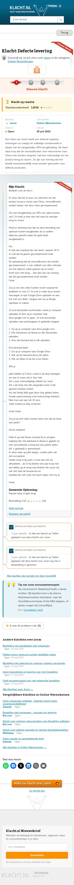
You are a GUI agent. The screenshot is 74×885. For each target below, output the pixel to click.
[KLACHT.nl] (29, 10)
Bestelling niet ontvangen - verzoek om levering (30, 712)
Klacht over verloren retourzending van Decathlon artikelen (36, 721)
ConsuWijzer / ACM (33, 610)
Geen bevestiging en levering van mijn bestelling (30, 671)
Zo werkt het (37, 790)
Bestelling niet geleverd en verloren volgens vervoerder (34, 663)
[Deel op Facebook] (13, 766)
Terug (64, 32)
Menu (55, 6)
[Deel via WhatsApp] (6, 766)
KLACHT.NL (16, 875)
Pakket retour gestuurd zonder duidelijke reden (29, 654)
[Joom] (37, 69)
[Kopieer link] (36, 766)
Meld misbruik (16, 508)
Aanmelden (37, 855)
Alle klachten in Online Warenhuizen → (25, 747)
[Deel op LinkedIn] (28, 766)
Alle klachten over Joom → (18, 689)
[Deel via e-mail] (43, 766)
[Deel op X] (21, 766)
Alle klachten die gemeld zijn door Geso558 (31, 575)
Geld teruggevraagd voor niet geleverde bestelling (31, 680)
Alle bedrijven (41, 872)
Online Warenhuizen (20, 61)
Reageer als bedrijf (19, 513)
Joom (47, 57)
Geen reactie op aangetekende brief (23, 738)
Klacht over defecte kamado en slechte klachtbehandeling (35, 729)
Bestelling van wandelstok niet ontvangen (26, 645)
